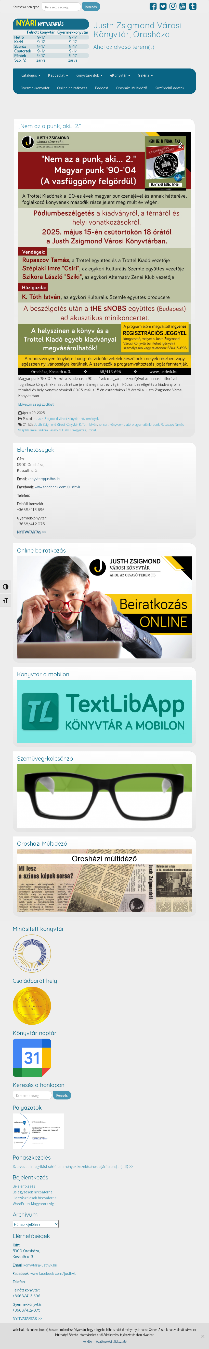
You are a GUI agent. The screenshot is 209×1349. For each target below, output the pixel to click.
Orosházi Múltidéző (131, 87)
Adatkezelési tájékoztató (111, 1341)
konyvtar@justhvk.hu (44, 478)
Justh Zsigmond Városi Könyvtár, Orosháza (137, 29)
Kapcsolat (57, 75)
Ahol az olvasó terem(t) (123, 46)
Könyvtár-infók (88, 75)
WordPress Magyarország (33, 1203)
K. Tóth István (88, 424)
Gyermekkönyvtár (35, 87)
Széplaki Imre (27, 430)
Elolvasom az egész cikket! (36, 404)
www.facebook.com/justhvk (57, 486)
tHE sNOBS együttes (72, 430)
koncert (103, 424)
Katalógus (29, 75)
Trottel (91, 430)
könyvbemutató (120, 424)
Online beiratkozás (72, 87)
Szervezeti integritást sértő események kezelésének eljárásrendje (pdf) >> (73, 1166)
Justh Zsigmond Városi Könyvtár (58, 418)
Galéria (144, 75)
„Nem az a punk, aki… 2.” (49, 126)
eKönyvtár (119, 75)
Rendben (88, 1341)
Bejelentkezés (24, 1185)
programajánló (141, 424)
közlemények (90, 418)
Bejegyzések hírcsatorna (33, 1191)
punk (156, 424)
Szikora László (48, 430)
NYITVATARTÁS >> (31, 531)
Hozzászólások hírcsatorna (35, 1197)
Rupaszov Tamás (172, 424)
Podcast (101, 87)
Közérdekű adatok (169, 87)
